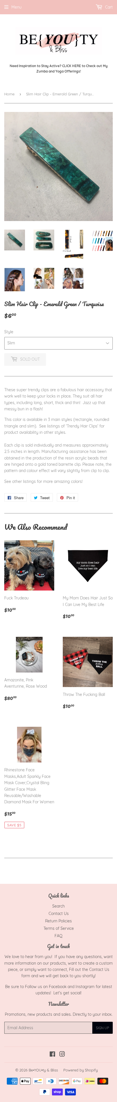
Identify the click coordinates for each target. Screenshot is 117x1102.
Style (8, 331)
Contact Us (59, 913)
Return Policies (58, 921)
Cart (108, 7)
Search (58, 906)
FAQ (58, 935)
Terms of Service (58, 928)
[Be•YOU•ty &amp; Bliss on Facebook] (52, 1054)
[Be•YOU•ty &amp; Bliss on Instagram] (62, 1054)
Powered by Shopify (80, 1070)
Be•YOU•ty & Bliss (43, 1070)
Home (9, 94)
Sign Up (102, 1028)
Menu (16, 7)
